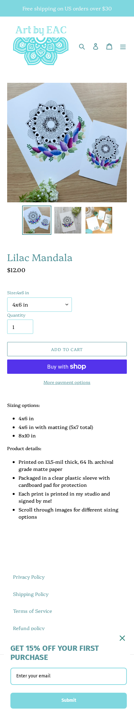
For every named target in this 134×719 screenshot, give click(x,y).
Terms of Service (32, 610)
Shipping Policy (30, 593)
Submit (68, 700)
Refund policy (29, 627)
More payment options (67, 382)
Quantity (16, 315)
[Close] (122, 638)
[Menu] (123, 46)
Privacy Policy (29, 576)
